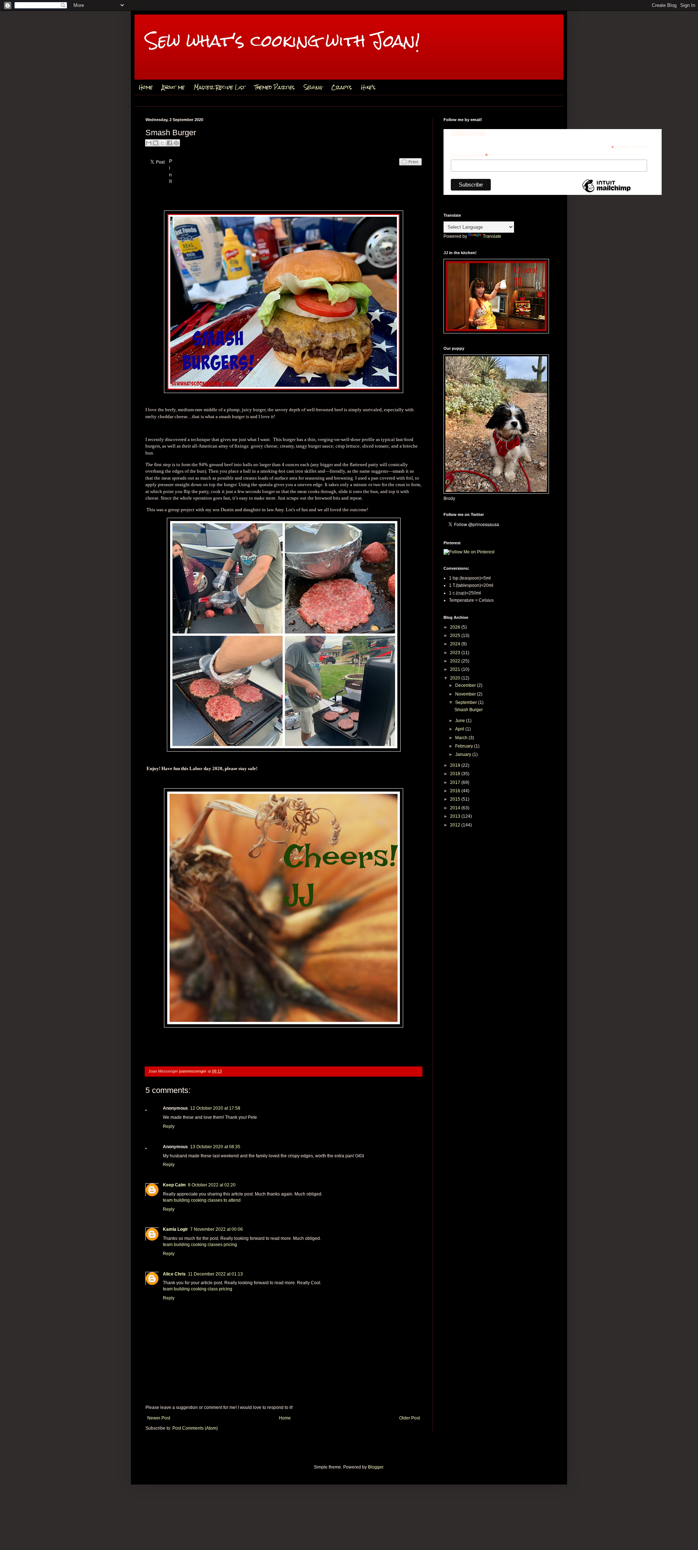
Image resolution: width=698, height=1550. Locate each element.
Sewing (313, 87)
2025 (455, 635)
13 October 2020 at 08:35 (215, 1146)
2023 (455, 652)
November (466, 694)
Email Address (469, 155)
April (460, 729)
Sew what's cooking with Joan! (282, 41)
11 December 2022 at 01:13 (215, 1274)
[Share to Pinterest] (176, 143)
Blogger (375, 1467)
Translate (492, 236)
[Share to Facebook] (169, 143)
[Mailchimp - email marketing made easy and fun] (606, 192)
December (466, 685)
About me (173, 87)
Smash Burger (468, 709)
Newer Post (158, 1418)
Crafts (341, 87)
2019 (455, 765)
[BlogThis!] (155, 143)
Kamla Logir (175, 1229)
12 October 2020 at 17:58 (215, 1108)
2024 (455, 643)
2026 (455, 627)
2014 (455, 807)
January (463, 754)
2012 (455, 825)
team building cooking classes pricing (200, 1244)
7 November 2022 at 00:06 (216, 1229)
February (464, 746)
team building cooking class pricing (197, 1288)
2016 (455, 790)
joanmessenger (193, 1071)
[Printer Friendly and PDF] (410, 169)
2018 (455, 773)
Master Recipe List (219, 87)
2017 (455, 782)
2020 (455, 678)
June (460, 720)
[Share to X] (162, 143)
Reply (168, 1126)
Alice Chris (174, 1274)
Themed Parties (274, 87)
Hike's (368, 87)
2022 (455, 661)
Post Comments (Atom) (195, 1428)
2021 (455, 669)
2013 (455, 816)
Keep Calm (174, 1184)
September (466, 702)
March (462, 737)
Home (146, 87)
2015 (455, 799)
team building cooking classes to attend (202, 1200)
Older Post (409, 1418)
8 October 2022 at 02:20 (212, 1184)
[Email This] (148, 143)
